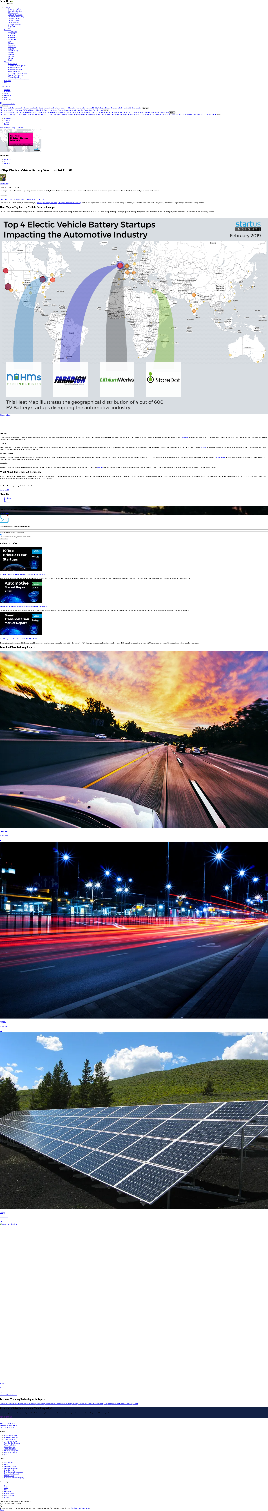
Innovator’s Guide (7, 104)
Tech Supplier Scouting (16, 17)
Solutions (7, 7)
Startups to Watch (6, 1404)
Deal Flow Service (10, 1452)
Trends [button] (105, 110)
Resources (7, 81)
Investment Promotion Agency (14, 1478)
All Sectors (3, 108)
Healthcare (11, 45)
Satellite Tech (187, 114)
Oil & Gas (150, 114)
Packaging (11, 56)
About (6, 1488)
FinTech (46, 108)
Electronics (12, 39)
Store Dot (184, 437)
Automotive (12, 33)
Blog (5, 83)
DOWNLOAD (5, 513)
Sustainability (127, 108)
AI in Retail (127, 112)
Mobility (11, 54)
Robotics (54, 112)
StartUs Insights (5, 127)
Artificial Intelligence (85, 1404)
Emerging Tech (32, 112)
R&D (6, 1464)
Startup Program (13, 20)
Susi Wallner (4, 184)
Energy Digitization (63, 112)
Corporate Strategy (14, 67)
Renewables (175, 114)
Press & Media (9, 1493)
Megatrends (11, 112)
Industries (7, 30)
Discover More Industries (8, 1395)
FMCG (83, 114)
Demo (6, 1486)
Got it (2, 1510)
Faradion (100, 467)
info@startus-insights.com (8, 1425)
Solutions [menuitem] (7, 90)
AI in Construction (76, 112)
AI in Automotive (101, 112)
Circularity (32, 110)
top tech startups (17, 1404)
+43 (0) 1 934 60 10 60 (7, 1423)
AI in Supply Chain (162, 112)
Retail (10, 60)
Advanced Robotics (119, 1404)
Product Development (15, 75)
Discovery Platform (14, 9)
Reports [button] (172, 112)
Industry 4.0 (12, 47)
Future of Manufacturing (115, 112)
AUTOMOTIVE (38, 199)
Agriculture (11, 108)
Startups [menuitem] (7, 120)
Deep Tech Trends (89, 112)
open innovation (62, 1404)
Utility (140, 108)
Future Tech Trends (44, 112)
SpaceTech (118, 108)
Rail (168, 114)
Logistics (11, 49)
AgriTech (11, 110)
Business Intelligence (15, 24)
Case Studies (12, 64)
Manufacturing (13, 50)
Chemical (11, 35)
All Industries (12, 32)
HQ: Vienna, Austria (7, 1427)
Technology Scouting (15, 15)
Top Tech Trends (21, 112)
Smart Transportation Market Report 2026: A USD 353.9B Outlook (19, 639)
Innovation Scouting (15, 11)
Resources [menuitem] (7, 95)
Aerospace (16, 114)
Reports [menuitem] (6, 124)
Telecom (135, 108)
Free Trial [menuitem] (7, 99)
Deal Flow (11, 26)
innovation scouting (30, 1404)
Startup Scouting (13, 13)
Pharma (10, 58)
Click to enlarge (5, 415)
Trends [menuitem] (6, 122)
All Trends (3, 112)
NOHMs (203, 447)
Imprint (6, 1497)
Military (138, 114)
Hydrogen (101, 114)
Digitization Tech (137, 112)
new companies (51, 1404)
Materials (11, 52)
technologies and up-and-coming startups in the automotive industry (59, 203)
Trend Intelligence (14, 22)
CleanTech (39, 110)
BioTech (26, 108)
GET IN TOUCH (6, 1417)
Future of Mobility (150, 112)
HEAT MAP (4, 199)
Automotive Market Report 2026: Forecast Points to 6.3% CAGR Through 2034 (23, 606)
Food (51, 108)
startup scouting (73, 1404)
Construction (12, 37)
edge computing (106, 1404)
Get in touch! (4, 490)
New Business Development (17, 73)
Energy (10, 41)
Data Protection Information (80, 1508)
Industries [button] (4, 106)
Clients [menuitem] (6, 93)
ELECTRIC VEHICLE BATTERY (20, 199)
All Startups (4, 110)
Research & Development (16, 66)
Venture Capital (13, 77)
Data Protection (9, 1495)
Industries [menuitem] (7, 92)
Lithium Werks (220, 457)
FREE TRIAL (5, 86)
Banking (37, 114)
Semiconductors (198, 114)
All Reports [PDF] (6, 114)
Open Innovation (14, 71)
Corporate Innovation (15, 69)
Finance (11, 43)
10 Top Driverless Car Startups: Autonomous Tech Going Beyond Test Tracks (22, 574)
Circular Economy (53, 114)
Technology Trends (132, 1404)
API (9, 28)
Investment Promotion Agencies (18, 79)
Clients (6, 62)
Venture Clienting (14, 18)
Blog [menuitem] (5, 97)
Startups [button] (145, 108)
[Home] (6, 4)
